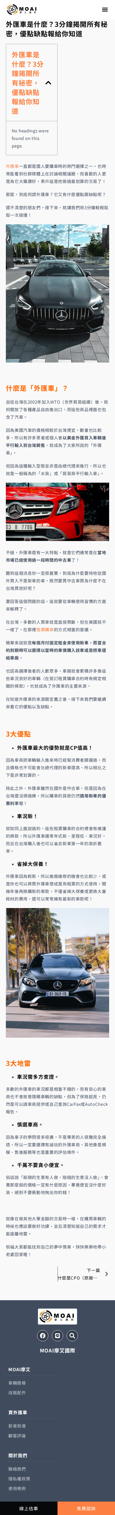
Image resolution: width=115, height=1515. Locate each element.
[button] (104, 9)
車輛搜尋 (17, 1383)
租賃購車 (45, 629)
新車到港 (17, 1426)
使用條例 (17, 1488)
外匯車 (12, 166)
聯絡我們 (17, 1469)
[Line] (57, 1335)
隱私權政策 (19, 1478)
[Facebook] (42, 1335)
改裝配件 (17, 1392)
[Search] (72, 1335)
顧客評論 (17, 1435)
